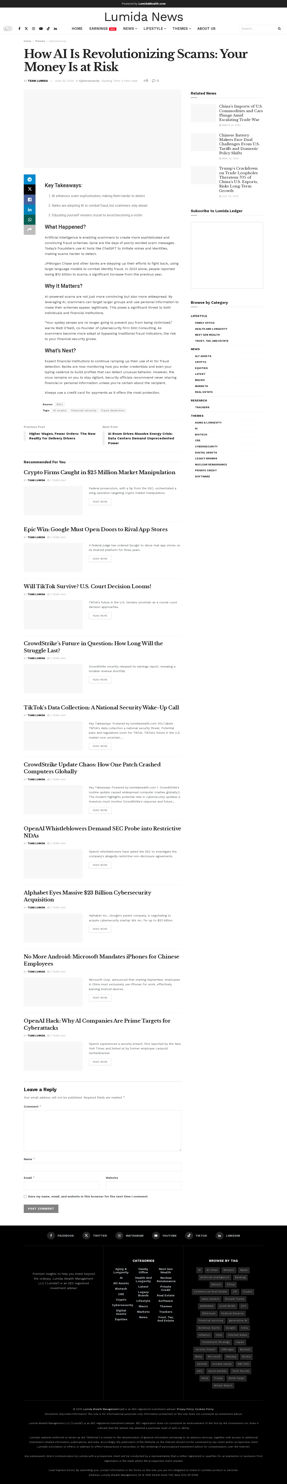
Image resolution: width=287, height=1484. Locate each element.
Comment (32, 1106)
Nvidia (246, 1356)
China (231, 1284)
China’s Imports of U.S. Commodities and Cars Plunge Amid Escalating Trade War (241, 113)
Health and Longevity (211, 328)
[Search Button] (280, 28)
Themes (180, 28)
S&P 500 (243, 1364)
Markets (201, 386)
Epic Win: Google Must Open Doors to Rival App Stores (95, 529)
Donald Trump (234, 1299)
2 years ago (57, 480)
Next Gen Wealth (207, 334)
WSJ (60, 404)
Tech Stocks (240, 1371)
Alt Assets (203, 356)
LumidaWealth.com (152, 3)
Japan (240, 1342)
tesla (204, 1378)
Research (199, 400)
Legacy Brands (206, 458)
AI (196, 428)
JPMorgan (227, 1349)
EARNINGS (207, 1306)
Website (112, 1177)
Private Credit (206, 470)
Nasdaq (231, 1356)
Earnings (102, 28)
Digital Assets (206, 452)
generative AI (238, 1320)
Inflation (204, 1335)
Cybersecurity (57, 41)
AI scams (59, 410)
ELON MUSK (227, 1306)
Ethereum (209, 1313)
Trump (218, 1378)
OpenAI (202, 1364)
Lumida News (143, 16)
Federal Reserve (232, 1313)
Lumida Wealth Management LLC (103, 1409)
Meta (198, 1356)
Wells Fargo (237, 1378)
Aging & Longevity (208, 422)
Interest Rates (237, 1335)
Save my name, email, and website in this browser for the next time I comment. (88, 1196)
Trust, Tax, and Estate (212, 340)
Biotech (201, 434)
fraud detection (112, 410)
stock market (217, 1371)
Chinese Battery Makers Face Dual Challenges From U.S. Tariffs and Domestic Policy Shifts (239, 144)
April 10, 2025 (230, 158)
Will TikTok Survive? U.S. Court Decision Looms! (87, 586)
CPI (235, 1291)
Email (29, 1178)
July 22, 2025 (230, 196)
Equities (201, 368)
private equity (222, 1364)
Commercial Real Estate (210, 1291)
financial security (83, 410)
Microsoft (214, 1356)
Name (29, 1159)
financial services (211, 1320)
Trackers (202, 407)
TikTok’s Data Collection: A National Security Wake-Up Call (101, 708)
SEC (200, 1371)
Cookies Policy (204, 1409)
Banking (240, 1277)
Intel (219, 1335)
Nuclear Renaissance (211, 464)
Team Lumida (38, 80)
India (244, 1328)
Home (77, 28)
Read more (100, 501)
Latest (200, 374)
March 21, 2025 (231, 125)
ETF (243, 1306)
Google (230, 1328)
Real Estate (204, 392)
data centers (210, 1299)
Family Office (205, 322)
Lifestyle (153, 28)
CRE (197, 440)
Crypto (200, 362)
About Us (206, 28)
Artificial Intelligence (214, 1277)
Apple (244, 1270)
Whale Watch (223, 1385)
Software (202, 476)
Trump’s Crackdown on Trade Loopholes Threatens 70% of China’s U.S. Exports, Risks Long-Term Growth (238, 179)
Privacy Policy (185, 1409)
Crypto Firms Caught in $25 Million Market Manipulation (99, 472)
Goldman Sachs (209, 1328)
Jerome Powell (205, 1349)
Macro (200, 380)
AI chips (212, 1270)
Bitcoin (216, 1284)
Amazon (229, 1270)
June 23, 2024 (64, 80)
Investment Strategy (216, 1342)
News (128, 28)
